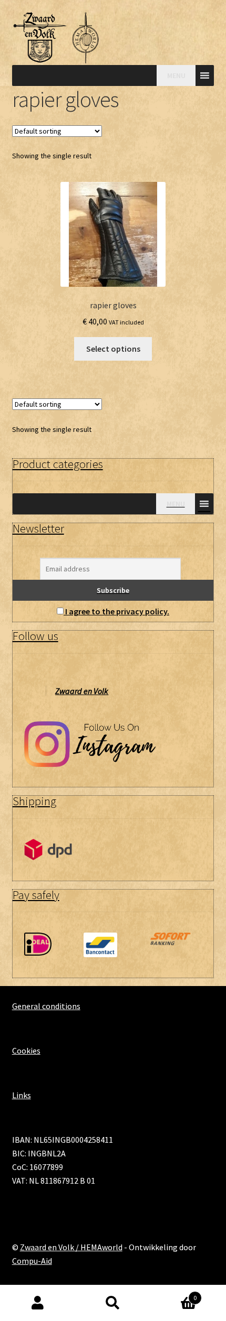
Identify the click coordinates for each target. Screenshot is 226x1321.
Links (21, 1095)
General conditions (46, 1006)
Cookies (26, 1050)
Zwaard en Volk (81, 691)
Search (112, 1303)
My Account (37, 1303)
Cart (174, 1294)
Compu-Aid (32, 1260)
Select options (113, 348)
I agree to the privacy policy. (117, 611)
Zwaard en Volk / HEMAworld (71, 1247)
